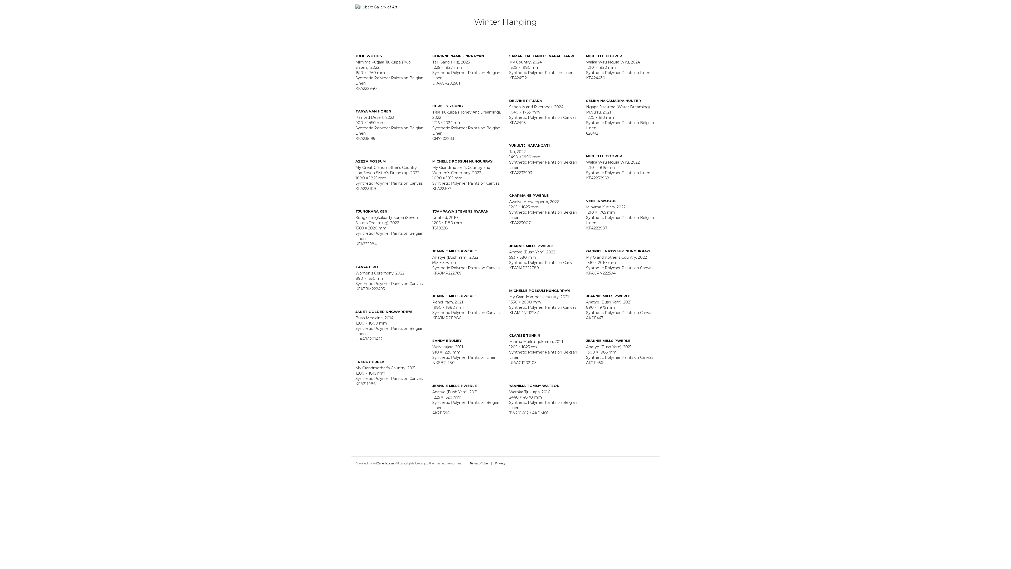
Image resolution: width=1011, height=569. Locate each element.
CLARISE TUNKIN (524, 335)
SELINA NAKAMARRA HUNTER (613, 101)
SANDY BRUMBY (447, 341)
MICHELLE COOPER (604, 56)
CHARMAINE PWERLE (529, 195)
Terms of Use (479, 463)
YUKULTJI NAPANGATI (529, 145)
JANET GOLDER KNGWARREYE (384, 312)
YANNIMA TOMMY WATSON (534, 386)
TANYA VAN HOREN (373, 111)
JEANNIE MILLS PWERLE (531, 246)
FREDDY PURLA (369, 362)
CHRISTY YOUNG (447, 106)
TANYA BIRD (366, 267)
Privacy (500, 463)
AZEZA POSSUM (370, 161)
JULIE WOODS (368, 56)
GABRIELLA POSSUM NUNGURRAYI (618, 251)
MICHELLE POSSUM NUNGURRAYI (462, 161)
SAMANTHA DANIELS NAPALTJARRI (541, 56)
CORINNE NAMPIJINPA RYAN (458, 56)
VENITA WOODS (601, 201)
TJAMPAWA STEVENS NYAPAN (460, 211)
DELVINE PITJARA (525, 101)
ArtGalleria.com (383, 463)
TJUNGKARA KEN (371, 211)
